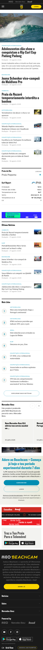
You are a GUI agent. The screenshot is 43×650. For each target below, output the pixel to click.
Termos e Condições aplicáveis (13, 495)
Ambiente (5, 90)
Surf (3, 243)
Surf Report (6, 182)
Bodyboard (6, 74)
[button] (32, 406)
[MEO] (11, 1)
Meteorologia (7, 110)
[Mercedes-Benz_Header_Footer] (20, 1)
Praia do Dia (6, 171)
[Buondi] (29, 1)
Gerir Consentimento (8, 643)
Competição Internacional (12, 45)
